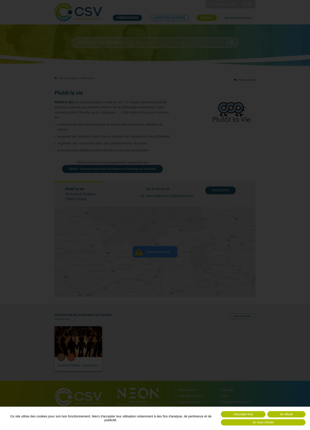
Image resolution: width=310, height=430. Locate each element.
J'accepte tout (243, 414)
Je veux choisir (263, 422)
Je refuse (286, 414)
